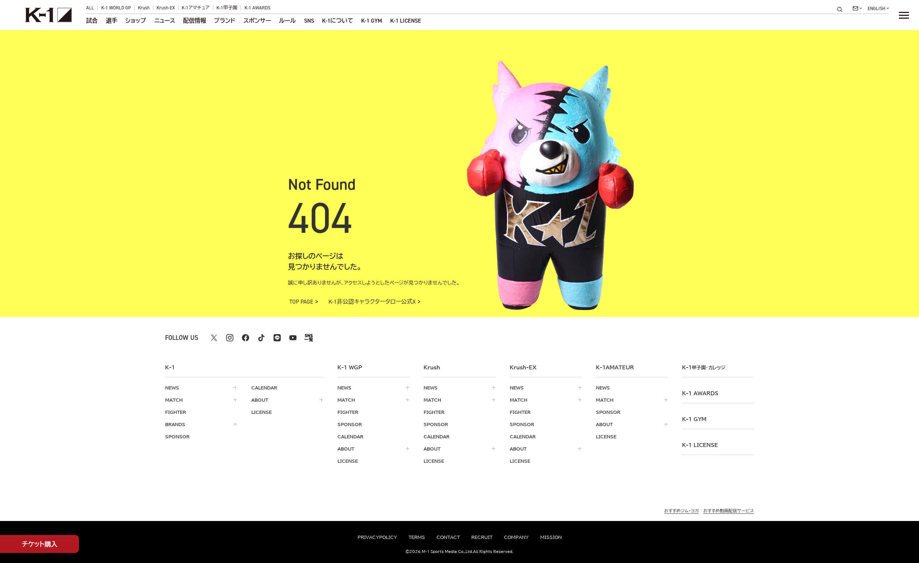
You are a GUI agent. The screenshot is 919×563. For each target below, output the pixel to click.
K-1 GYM (371, 21)
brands (175, 424)
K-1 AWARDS (257, 7)
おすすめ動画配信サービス (728, 510)
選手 (111, 21)
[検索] (842, 9)
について (337, 21)
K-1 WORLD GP (116, 7)
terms (417, 537)
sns (309, 21)
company (516, 537)
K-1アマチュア (196, 7)
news (172, 388)
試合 (92, 21)
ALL (90, 7)
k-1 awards (700, 393)
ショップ (135, 21)
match (174, 400)
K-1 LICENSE (405, 21)
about (259, 400)
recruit (482, 537)
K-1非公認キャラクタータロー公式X (372, 301)
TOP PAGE (301, 301)
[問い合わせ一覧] (857, 8)
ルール (287, 21)
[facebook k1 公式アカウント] (245, 337)
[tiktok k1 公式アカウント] (261, 337)
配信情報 (194, 21)
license (261, 412)
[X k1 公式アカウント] (213, 337)
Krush (144, 7)
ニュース (164, 21)
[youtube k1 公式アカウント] (292, 337)
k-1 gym (694, 419)
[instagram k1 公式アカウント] (229, 337)
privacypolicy (377, 537)
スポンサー (257, 21)
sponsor (177, 436)
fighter (175, 412)
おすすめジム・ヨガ (681, 510)
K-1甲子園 (226, 7)
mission (551, 537)
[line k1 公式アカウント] (277, 337)
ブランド (224, 21)
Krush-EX (166, 7)
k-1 (703, 367)
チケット (39, 544)
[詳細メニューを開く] (904, 15)
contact (448, 537)
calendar (264, 388)
